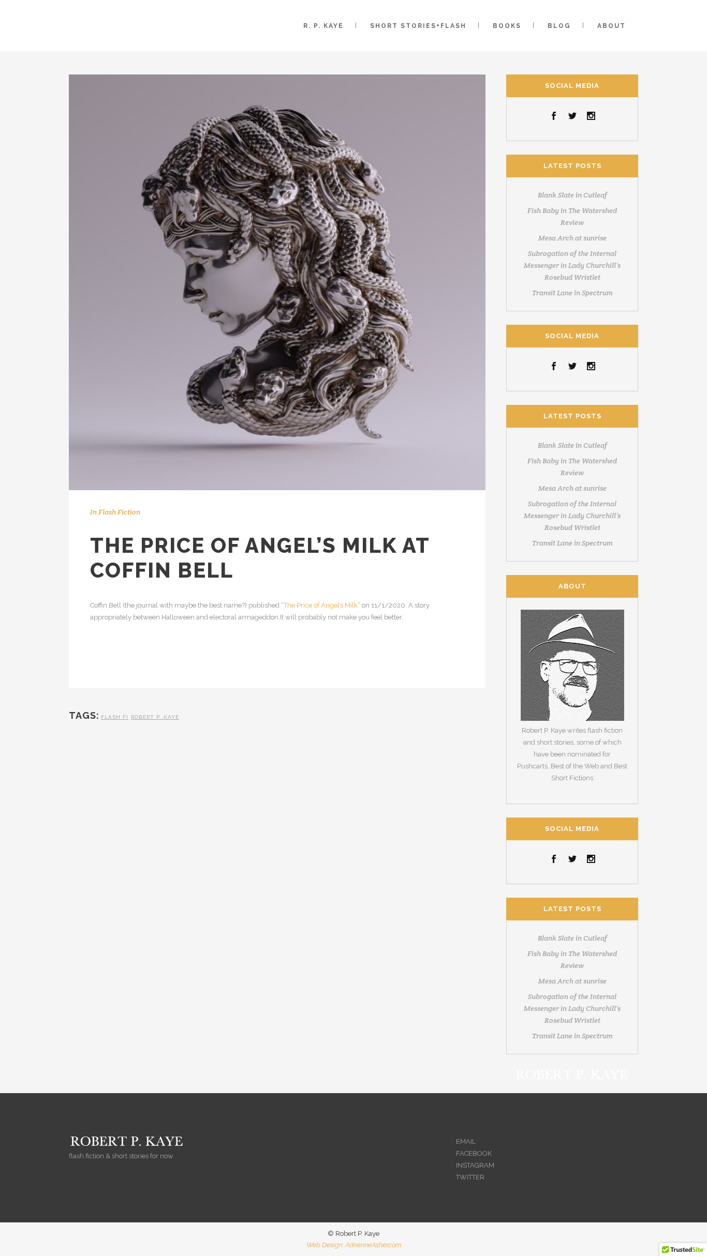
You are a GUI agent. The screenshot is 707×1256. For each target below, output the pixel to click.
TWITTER (470, 1177)
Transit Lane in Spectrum (572, 292)
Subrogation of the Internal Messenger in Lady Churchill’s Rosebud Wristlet (572, 265)
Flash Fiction (119, 512)
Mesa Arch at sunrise (572, 238)
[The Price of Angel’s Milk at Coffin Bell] (277, 282)
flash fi (114, 717)
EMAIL (466, 1141)
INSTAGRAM (475, 1165)
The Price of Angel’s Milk (321, 605)
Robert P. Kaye (155, 717)
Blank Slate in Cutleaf (572, 195)
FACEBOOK (474, 1153)
